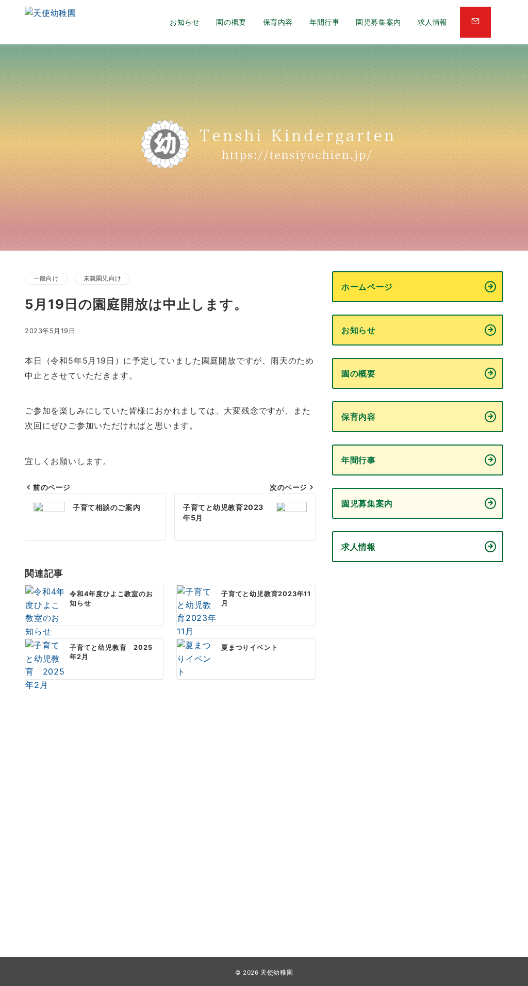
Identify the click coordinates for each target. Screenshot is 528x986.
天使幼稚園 (276, 972)
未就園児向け (102, 278)
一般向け (46, 278)
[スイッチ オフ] (475, 22)
